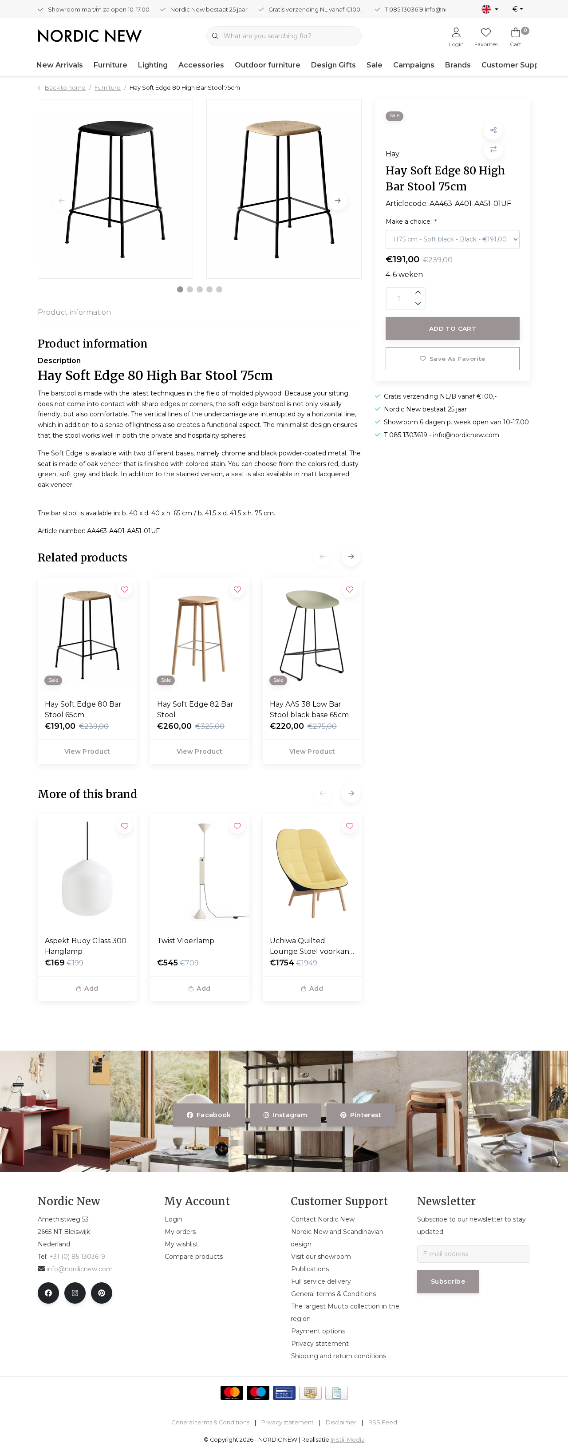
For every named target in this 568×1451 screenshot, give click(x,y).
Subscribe (448, 1281)
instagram (290, 1115)
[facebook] (48, 1293)
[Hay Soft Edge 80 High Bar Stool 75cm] (115, 189)
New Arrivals (59, 65)
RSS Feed (382, 1422)
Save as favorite (457, 358)
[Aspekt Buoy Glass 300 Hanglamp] (87, 871)
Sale (375, 65)
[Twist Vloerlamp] (199, 871)
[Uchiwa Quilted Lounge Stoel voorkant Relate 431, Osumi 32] (312, 871)
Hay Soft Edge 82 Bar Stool (195, 709)
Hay (392, 153)
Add (91, 988)
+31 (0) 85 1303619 (77, 1257)
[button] (180, 289)
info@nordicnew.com (80, 1269)
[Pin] (284, 1393)
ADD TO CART (452, 328)
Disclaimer (341, 1422)
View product (87, 751)
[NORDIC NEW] (90, 35)
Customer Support (515, 65)
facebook (214, 1115)
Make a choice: (411, 221)
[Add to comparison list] (493, 149)
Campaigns (413, 65)
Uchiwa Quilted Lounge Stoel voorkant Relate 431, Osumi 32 (311, 947)
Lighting (153, 65)
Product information (74, 312)
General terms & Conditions (210, 1422)
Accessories (201, 65)
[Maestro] (258, 1393)
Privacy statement (287, 1422)
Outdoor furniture (267, 65)
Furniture (110, 65)
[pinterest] (101, 1293)
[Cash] (310, 1393)
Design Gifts (333, 65)
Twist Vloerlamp (185, 941)
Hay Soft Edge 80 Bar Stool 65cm (83, 709)
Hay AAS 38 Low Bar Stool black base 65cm (309, 709)
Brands (458, 65)
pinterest (365, 1115)
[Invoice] (336, 1393)
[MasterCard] (232, 1393)
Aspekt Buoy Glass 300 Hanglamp (85, 946)
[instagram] (75, 1293)
